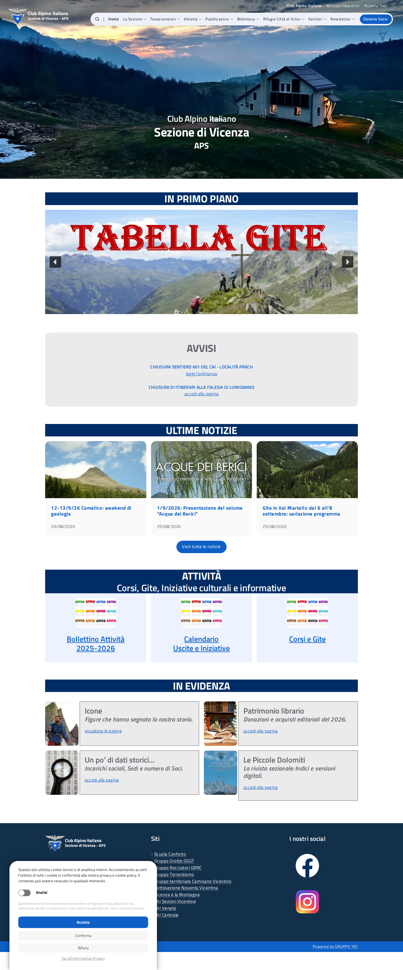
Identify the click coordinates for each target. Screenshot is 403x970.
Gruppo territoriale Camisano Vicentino (193, 881)
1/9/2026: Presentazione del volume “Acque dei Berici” (200, 511)
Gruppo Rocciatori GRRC (178, 867)
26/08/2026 (63, 526)
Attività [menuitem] (190, 19)
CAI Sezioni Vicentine (175, 901)
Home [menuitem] (113, 19)
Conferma (83, 935)
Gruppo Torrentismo (174, 874)
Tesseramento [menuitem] (163, 19)
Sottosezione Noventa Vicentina (186, 887)
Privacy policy (83, 958)
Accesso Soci (375, 6)
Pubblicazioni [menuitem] (217, 19)
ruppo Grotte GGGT (175, 860)
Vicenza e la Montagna (177, 894)
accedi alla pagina (201, 393)
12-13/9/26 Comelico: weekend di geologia (91, 511)
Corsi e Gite (307, 639)
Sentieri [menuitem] (315, 19)
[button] (97, 19)
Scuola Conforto (170, 854)
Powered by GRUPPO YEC (335, 946)
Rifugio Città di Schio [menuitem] (281, 19)
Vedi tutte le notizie (201, 546)
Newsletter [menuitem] (340, 19)
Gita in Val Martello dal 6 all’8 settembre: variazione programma (301, 511)
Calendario (201, 639)
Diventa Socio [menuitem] (375, 19)
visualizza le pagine (103, 730)
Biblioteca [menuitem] (246, 19)
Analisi (41, 892)
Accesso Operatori (343, 6)
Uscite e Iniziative (201, 648)
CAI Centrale (166, 914)
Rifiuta (83, 948)
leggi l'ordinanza (201, 373)
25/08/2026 (169, 526)
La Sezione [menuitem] (132, 19)
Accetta (83, 922)
